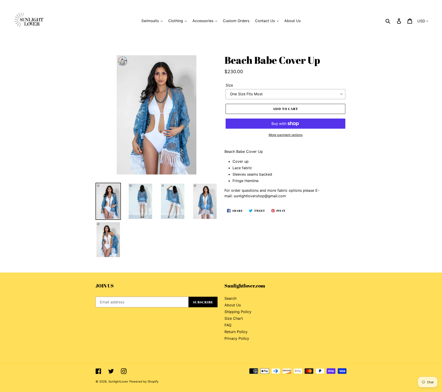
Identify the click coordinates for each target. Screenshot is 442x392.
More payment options (285, 135)
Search (230, 298)
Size (229, 85)
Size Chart (233, 318)
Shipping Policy (237, 311)
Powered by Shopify (143, 381)
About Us (232, 305)
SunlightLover (118, 381)
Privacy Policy (236, 338)
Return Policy (235, 331)
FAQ (227, 325)
